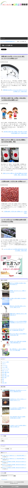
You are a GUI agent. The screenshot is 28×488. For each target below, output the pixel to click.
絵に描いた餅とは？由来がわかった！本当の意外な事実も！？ (14, 455)
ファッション (4, 365)
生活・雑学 (4, 374)
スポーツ (4, 363)
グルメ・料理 (4, 367)
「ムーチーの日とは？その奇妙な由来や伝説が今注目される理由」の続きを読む (15, 250)
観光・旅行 (4, 377)
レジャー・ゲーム (5, 368)
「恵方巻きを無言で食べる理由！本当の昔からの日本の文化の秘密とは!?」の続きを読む (15, 132)
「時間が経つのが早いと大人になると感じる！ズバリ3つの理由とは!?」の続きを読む (14, 90)
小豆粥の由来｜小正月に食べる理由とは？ (13, 181)
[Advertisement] (14, 22)
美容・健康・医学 (5, 372)
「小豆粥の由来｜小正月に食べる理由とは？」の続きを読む (15, 212)
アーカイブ (3, 448)
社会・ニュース (5, 370)
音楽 (3, 381)
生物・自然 (4, 382)
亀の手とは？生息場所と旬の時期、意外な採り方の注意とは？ (14, 461)
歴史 (3, 379)
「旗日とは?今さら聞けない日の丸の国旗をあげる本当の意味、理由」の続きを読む (14, 174)
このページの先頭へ (15, 486)
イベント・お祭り (5, 361)
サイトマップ (4, 479)
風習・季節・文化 (5, 375)
